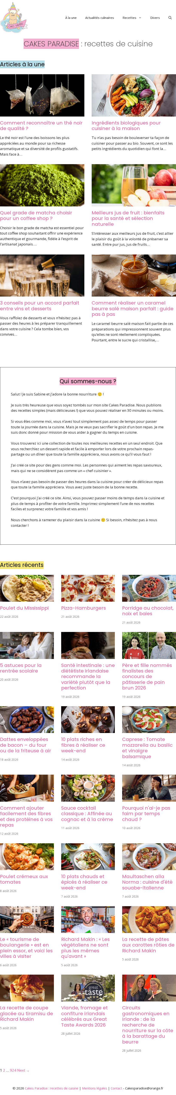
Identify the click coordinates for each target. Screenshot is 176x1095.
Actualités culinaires (99, 17)
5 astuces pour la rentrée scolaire (21, 668)
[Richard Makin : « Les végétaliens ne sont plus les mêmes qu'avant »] (88, 930)
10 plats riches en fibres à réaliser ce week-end (83, 745)
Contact (116, 1088)
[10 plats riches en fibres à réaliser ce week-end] (88, 730)
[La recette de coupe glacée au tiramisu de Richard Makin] (27, 998)
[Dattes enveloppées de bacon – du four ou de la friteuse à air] (27, 730)
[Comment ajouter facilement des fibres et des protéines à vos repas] (27, 798)
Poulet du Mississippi (24, 608)
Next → (23, 1070)
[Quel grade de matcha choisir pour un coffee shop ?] (42, 203)
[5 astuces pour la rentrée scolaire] (27, 656)
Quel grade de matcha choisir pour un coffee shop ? (36, 215)
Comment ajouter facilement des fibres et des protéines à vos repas (26, 816)
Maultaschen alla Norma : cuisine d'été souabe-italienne (147, 882)
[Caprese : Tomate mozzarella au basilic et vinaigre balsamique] (149, 730)
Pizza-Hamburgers (83, 608)
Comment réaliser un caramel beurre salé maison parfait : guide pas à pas (132, 309)
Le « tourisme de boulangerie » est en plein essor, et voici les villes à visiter (26, 948)
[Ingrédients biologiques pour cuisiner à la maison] (134, 113)
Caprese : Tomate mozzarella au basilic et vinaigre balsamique (147, 748)
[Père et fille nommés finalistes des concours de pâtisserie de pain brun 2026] (149, 656)
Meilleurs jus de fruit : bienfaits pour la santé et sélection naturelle (128, 218)
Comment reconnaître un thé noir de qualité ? (41, 126)
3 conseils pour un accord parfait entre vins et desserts (39, 306)
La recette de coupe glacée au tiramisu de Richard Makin (26, 1013)
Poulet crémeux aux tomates (24, 879)
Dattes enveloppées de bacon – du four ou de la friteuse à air (25, 745)
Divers (155, 17)
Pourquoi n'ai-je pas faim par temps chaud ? (146, 814)
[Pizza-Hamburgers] (88, 599)
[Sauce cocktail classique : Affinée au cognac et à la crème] (88, 798)
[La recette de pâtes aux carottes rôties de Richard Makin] (149, 930)
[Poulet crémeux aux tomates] (27, 867)
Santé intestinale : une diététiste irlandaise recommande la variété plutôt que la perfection (88, 676)
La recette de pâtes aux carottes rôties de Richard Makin (148, 945)
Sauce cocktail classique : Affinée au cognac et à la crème (87, 814)
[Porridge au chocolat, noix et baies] (149, 599)
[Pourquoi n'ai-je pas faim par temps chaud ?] (149, 798)
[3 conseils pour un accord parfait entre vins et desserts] (42, 293)
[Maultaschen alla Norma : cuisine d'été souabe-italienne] (149, 867)
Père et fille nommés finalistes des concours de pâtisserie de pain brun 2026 (147, 676)
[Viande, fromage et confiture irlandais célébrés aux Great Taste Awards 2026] (88, 998)
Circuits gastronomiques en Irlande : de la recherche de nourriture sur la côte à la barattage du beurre (147, 1024)
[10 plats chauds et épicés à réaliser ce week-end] (88, 867)
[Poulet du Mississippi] (27, 599)
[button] (170, 17)
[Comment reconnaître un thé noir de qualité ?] (42, 113)
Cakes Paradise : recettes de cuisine (51, 1088)
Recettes (129, 17)
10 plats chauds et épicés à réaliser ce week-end (84, 882)
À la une (71, 17)
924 (13, 1070)
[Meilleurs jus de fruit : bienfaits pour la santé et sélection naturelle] (134, 203)
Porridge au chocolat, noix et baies (147, 611)
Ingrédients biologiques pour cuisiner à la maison (126, 126)
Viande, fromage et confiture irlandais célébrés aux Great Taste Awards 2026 (84, 1016)
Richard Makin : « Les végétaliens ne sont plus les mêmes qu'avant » (85, 948)
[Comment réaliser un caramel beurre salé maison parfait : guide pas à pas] (134, 293)
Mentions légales (94, 1088)
